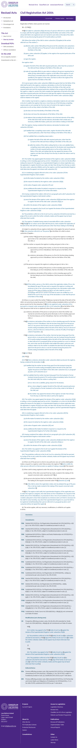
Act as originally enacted (9, 57)
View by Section (8, 39)
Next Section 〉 (70, 18)
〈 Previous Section (59, 18)
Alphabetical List (8, 21)
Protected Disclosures (28, 727)
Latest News (54, 740)
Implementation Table (57, 724)
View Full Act (7, 36)
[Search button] (74, 5)
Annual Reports (55, 727)
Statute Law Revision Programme (61, 715)
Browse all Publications (58, 722)
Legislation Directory (57, 707)
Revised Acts (54, 709)
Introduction (7, 18)
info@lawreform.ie (10, 726)
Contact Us (54, 737)
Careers (24, 730)
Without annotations (9, 50)
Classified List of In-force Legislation (61, 712)
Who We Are (26, 722)
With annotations (8, 46)
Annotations (7, 27)
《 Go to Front (48, 18)
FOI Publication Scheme (29, 724)
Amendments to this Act (9, 60)
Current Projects (27, 707)
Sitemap (53, 742)
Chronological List (8, 24)
